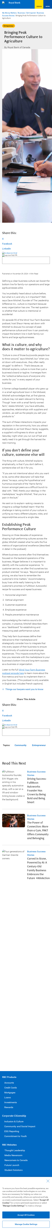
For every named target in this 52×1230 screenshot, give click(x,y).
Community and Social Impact (19, 1126)
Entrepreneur (39, 745)
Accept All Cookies (26, 1215)
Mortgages (9, 1092)
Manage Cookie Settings (26, 1224)
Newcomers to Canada (16, 1160)
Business (21, 13)
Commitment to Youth (15, 1136)
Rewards (8, 1107)
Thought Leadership (14, 1150)
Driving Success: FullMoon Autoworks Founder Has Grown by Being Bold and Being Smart (36, 790)
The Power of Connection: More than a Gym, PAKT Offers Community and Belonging (38, 830)
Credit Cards (10, 1087)
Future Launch (11, 1165)
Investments (10, 1102)
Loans (7, 1097)
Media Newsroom (13, 1155)
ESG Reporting (11, 1131)
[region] (26, 1203)
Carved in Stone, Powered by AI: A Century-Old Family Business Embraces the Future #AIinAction (38, 868)
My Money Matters (9, 13)
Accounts (9, 1082)
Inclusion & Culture (13, 1121)
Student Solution (13, 1170)
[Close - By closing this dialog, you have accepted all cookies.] (48, 1181)
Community (20, 745)
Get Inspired (31, 13)
